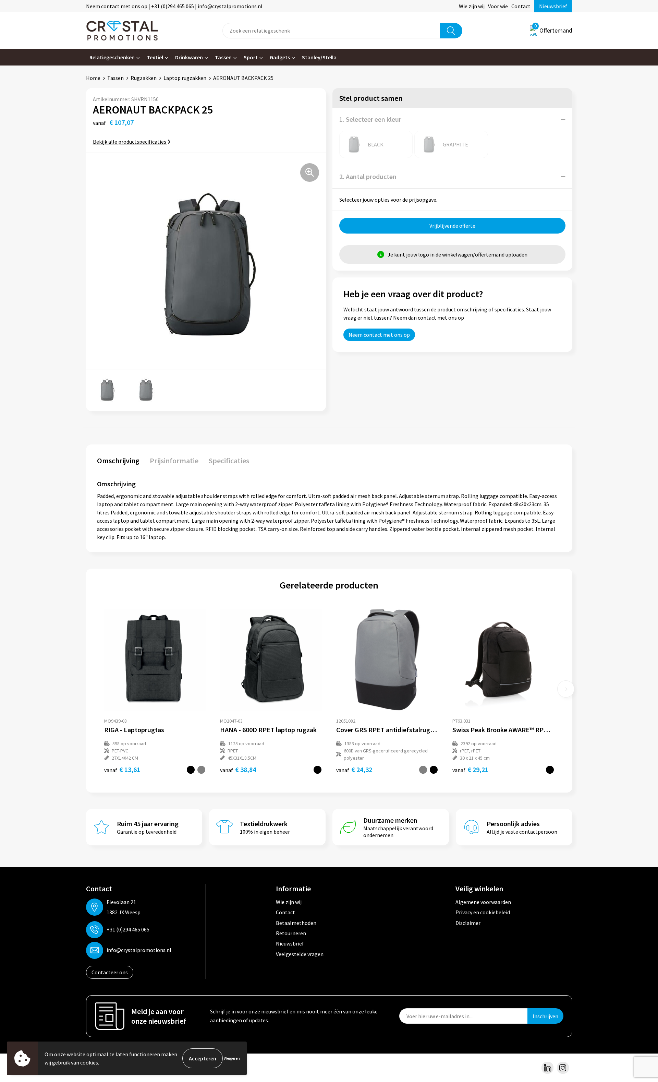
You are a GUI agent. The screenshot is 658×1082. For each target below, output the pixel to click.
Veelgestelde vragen (300, 954)
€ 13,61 (122, 769)
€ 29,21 (470, 769)
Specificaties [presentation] (229, 460)
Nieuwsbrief (553, 6)
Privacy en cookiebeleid (482, 912)
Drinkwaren (189, 57)
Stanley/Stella (319, 57)
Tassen (223, 57)
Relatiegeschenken (112, 57)
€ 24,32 (354, 769)
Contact (521, 6)
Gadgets (280, 57)
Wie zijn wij (472, 6)
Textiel (155, 57)
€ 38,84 (238, 769)
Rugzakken (144, 77)
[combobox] (331, 30)
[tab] (118, 462)
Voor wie (498, 6)
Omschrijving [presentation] (118, 460)
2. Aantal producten (368, 176)
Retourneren (291, 933)
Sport (251, 57)
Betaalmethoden (296, 922)
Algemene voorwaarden (483, 902)
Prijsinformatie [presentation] (174, 460)
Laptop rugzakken (184, 77)
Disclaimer (467, 922)
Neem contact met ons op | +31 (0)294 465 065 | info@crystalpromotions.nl (174, 6)
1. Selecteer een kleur (370, 119)
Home (93, 77)
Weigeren (232, 1058)
